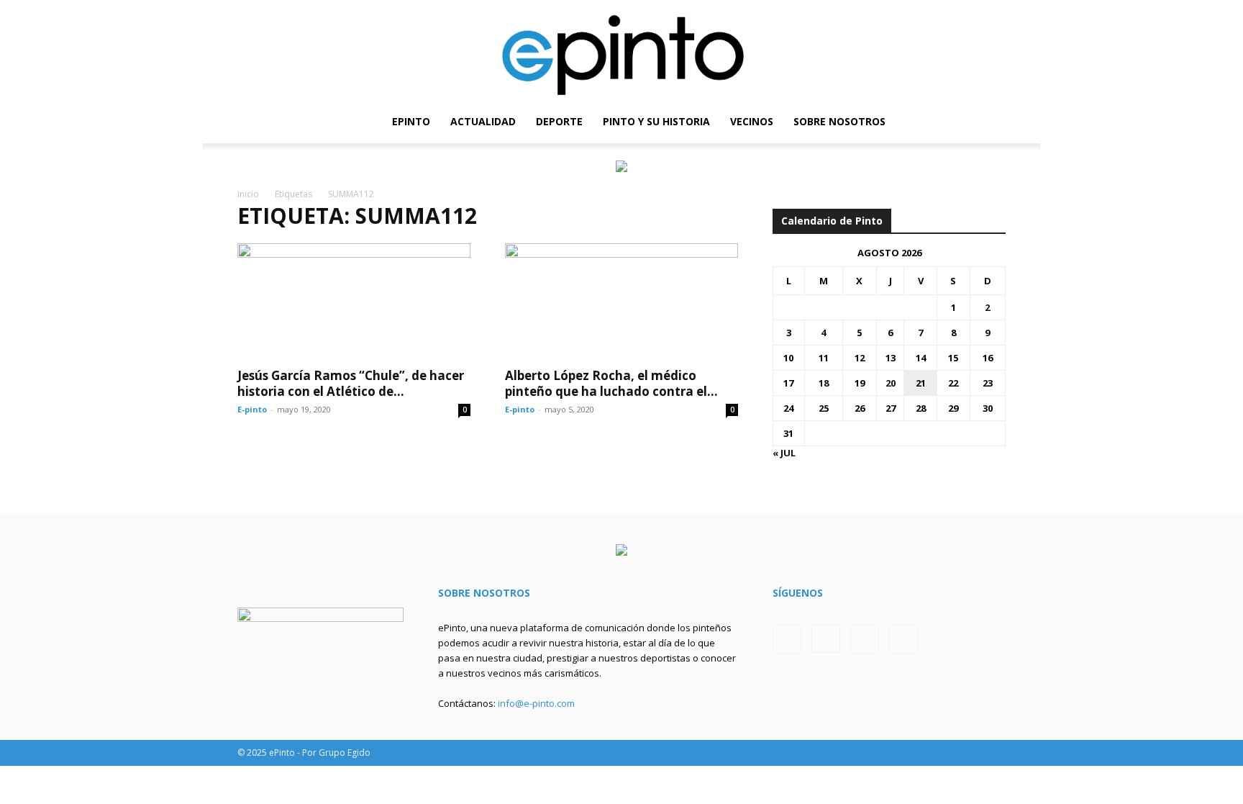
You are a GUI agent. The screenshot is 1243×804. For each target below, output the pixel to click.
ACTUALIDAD (483, 121)
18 (824, 382)
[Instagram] (946, 121)
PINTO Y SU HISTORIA (656, 121)
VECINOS (751, 121)
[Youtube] (995, 121)
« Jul (784, 452)
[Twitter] (970, 121)
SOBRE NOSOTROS (839, 121)
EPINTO (411, 121)
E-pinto (252, 409)
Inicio (248, 194)
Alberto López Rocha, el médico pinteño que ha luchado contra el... (611, 383)
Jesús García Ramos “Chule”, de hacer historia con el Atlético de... (350, 383)
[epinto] (621, 50)
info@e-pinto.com (536, 703)
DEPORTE (559, 121)
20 (890, 382)
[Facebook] (921, 121)
